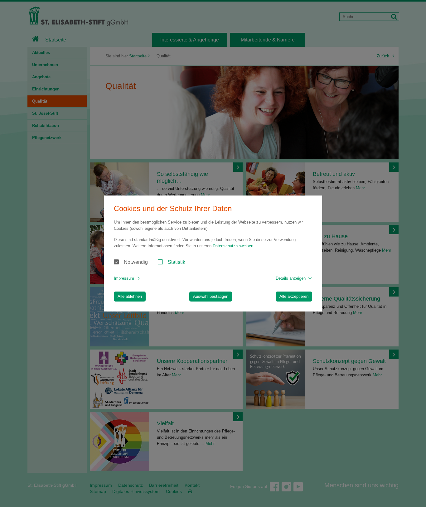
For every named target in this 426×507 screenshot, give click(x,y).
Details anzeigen (291, 278)
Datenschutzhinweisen (233, 246)
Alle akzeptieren (293, 296)
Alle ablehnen (130, 296)
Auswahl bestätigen (210, 296)
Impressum (124, 278)
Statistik (176, 262)
